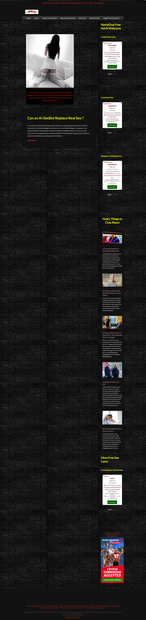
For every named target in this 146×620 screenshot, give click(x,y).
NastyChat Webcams (36, 606)
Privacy (63, 608)
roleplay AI (27, 153)
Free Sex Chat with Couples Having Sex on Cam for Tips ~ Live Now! (73, 3)
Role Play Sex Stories (49, 608)
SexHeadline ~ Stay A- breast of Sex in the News (98, 606)
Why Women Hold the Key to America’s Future (112, 430)
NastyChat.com (48, 612)
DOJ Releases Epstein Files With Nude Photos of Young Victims (111, 293)
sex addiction (38, 153)
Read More (31, 140)
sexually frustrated (78, 153)
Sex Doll (58, 153)
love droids (84, 149)
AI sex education (35, 149)
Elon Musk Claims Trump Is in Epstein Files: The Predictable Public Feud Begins (112, 335)
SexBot (66, 153)
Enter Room (112, 66)
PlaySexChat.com (54, 606)
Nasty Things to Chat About (93, 608)
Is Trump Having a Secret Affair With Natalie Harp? (110, 250)
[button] (144, 1)
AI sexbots (57, 149)
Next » (115, 74)
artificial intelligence (70, 149)
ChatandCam (69, 606)
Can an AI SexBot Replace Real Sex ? (55, 118)
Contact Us (73, 608)
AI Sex (25, 149)
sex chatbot (49, 153)
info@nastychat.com (73, 617)
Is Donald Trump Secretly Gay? (110, 383)
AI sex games (47, 149)
